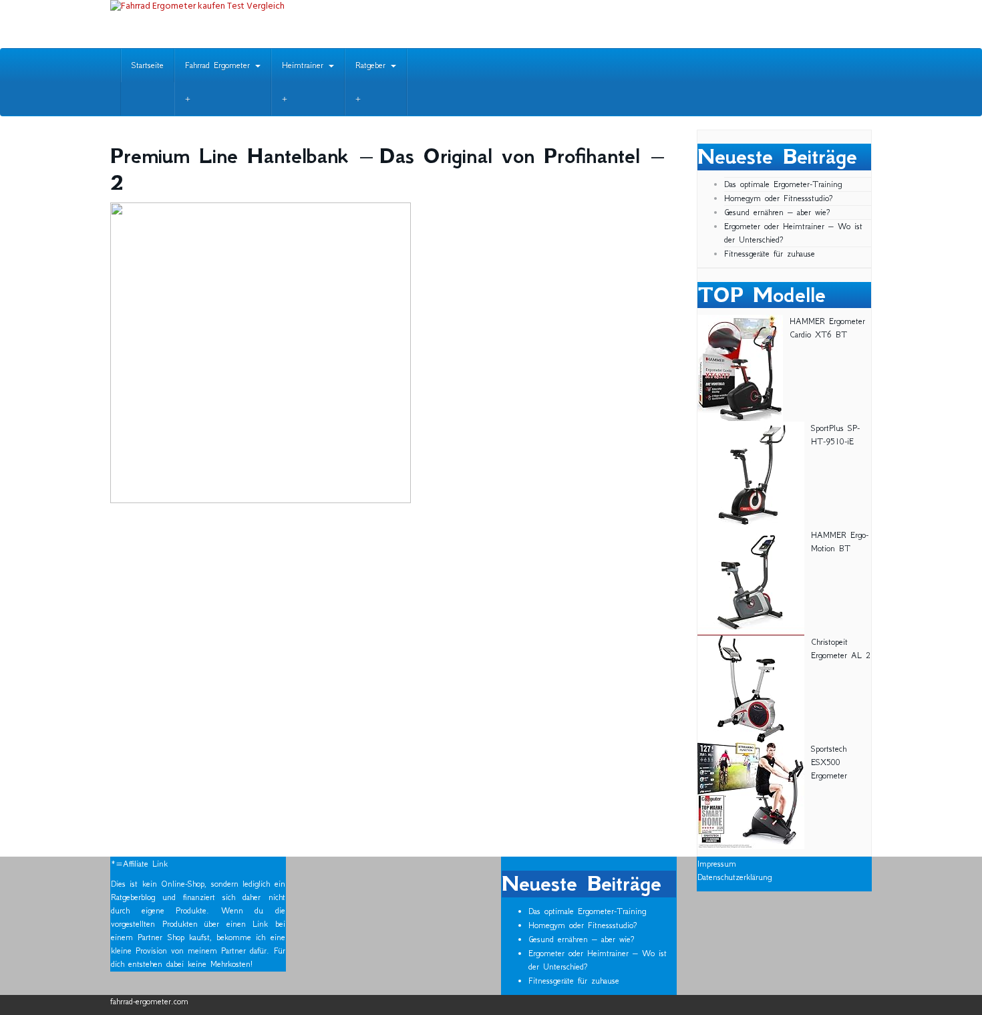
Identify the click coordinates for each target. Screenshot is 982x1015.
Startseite (148, 65)
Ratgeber (372, 65)
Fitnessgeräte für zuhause (769, 254)
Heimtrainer (304, 65)
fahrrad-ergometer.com (149, 1001)
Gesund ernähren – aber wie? (777, 212)
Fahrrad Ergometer (219, 65)
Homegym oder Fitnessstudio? (778, 198)
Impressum (716, 864)
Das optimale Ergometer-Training (783, 184)
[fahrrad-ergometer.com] (230, 24)
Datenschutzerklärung (734, 877)
